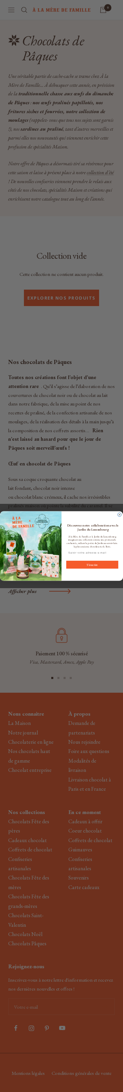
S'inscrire (92, 565)
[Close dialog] (119, 515)
